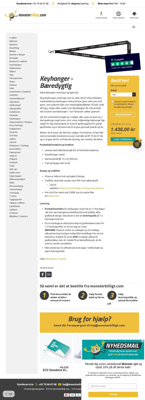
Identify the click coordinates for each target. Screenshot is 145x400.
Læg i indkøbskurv (123, 139)
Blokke (12, 51)
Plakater (13, 159)
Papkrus (13, 156)
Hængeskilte (15, 108)
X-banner (13, 213)
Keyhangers (15, 118)
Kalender (13, 115)
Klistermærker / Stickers (20, 122)
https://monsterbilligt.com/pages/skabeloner (81, 188)
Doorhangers (15, 65)
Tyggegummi (15, 199)
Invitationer (14, 112)
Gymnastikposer (16, 98)
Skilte (12, 182)
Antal (114, 90)
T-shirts (13, 196)
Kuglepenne (15, 128)
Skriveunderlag (16, 186)
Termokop (14, 193)
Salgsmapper (15, 176)
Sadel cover (14, 172)
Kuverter (13, 132)
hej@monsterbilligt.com (107, 325)
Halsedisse (14, 102)
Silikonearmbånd (17, 179)
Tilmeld (113, 394)
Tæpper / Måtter (17, 203)
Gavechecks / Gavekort (20, 91)
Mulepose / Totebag (18, 145)
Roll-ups (13, 169)
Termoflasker (15, 189)
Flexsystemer (15, 78)
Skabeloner (51, 259)
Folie (11, 88)
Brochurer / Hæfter (18, 61)
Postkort (13, 162)
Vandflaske (14, 206)
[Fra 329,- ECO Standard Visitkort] (56, 349)
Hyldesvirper (15, 105)
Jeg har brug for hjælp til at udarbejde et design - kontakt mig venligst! (124, 104)
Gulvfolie (13, 95)
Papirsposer (15, 152)
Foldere (13, 85)
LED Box (13, 135)
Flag (11, 75)
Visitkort (13, 209)
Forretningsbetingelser (34, 389)
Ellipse (12, 71)
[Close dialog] (142, 340)
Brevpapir (13, 58)
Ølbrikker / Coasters (18, 216)
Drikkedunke (15, 68)
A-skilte (13, 38)
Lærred (12, 142)
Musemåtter (15, 149)
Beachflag (14, 48)
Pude (11, 166)
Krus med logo (16, 125)
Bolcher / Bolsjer (17, 54)
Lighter (12, 139)
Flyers (12, 81)
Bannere (13, 44)
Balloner (13, 41)
